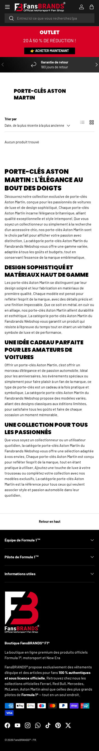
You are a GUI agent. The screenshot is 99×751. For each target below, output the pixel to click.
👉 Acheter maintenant (49, 51)
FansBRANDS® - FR (25, 739)
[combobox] (49, 18)
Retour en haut (49, 521)
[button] (92, 7)
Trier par (11, 119)
